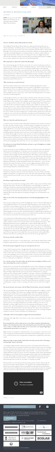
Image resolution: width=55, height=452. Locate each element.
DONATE (34, 7)
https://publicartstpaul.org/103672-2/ (15, 36)
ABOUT (5, 7)
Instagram (47, 406)
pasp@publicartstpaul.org (18, 422)
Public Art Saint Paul (27, 3)
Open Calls (24, 7)
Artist (9, 398)
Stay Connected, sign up (19, 407)
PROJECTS (14, 7)
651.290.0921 (42, 420)
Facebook (39, 406)
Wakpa (12, 398)
